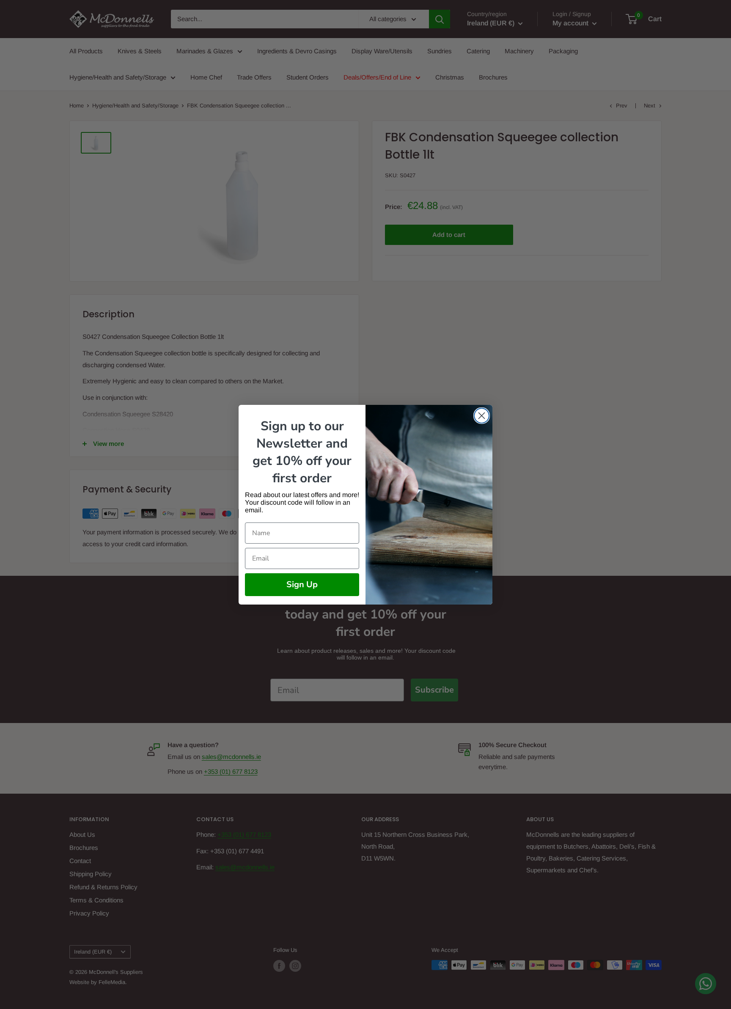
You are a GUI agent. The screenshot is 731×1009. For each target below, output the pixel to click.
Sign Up (302, 584)
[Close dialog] (481, 415)
